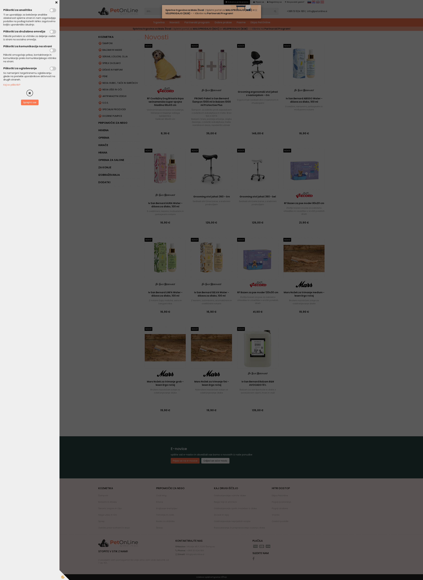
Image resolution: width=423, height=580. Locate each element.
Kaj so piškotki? (11, 84)
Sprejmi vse (29, 102)
